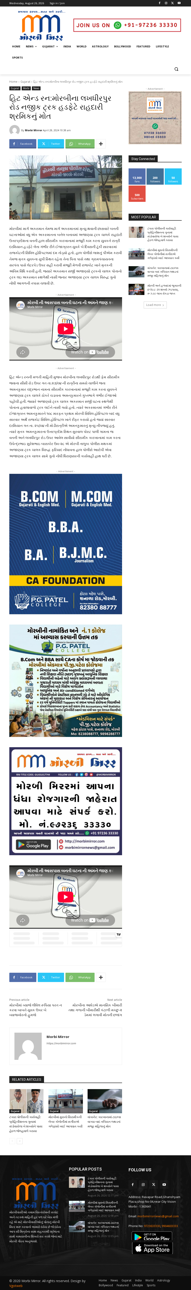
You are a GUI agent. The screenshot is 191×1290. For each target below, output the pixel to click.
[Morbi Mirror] (15, 130)
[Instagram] (166, 3)
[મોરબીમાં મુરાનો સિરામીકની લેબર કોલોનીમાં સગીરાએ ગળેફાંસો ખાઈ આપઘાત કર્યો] (65, 1101)
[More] (101, 143)
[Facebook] (159, 3)
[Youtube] (179, 3)
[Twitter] (172, 3)
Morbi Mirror (33, 130)
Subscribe (137, 187)
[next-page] (20, 1141)
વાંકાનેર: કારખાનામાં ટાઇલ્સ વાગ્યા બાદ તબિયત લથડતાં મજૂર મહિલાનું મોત (104, 1121)
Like (137, 170)
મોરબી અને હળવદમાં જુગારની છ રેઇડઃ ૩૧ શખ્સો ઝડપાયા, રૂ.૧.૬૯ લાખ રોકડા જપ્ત (164, 289)
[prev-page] (12, 1141)
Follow (155, 170)
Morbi (26, 88)
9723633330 (152, 1226)
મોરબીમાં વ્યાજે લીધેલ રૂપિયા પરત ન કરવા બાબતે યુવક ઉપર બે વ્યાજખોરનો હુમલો (35, 1010)
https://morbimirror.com (61, 1043)
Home (13, 82)
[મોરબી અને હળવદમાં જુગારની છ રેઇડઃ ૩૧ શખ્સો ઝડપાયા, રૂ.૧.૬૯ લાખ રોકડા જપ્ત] (136, 289)
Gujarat (25, 82)
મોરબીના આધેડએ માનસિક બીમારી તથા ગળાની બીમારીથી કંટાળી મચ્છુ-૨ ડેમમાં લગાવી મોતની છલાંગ (95, 1010)
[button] (176, 68)
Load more (153, 305)
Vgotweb (16, 1285)
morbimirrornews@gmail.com (158, 1216)
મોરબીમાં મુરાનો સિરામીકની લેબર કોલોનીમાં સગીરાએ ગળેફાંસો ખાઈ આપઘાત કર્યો (65, 1121)
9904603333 (170, 1226)
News (36, 88)
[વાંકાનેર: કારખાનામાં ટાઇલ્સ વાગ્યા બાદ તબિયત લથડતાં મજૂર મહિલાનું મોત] (105, 1101)
